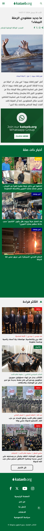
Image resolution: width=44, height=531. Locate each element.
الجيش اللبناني (18, 415)
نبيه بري (30, 336)
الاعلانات (22, 512)
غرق (28, 76)
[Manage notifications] (39, 508)
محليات (38, 309)
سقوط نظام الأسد (17, 374)
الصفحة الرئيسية (22, 496)
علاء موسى (38, 336)
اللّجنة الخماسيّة (20, 336)
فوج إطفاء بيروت (37, 76)
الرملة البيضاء (20, 76)
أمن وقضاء (37, 194)
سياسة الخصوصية (22, 517)
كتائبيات (38, 347)
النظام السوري (30, 415)
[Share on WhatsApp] (40, 28)
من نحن (22, 501)
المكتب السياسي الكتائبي (33, 374)
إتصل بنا (22, 507)
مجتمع (38, 158)
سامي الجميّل (37, 453)
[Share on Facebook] (34, 28)
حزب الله (39, 415)
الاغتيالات (14, 453)
